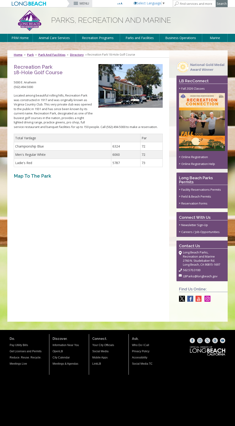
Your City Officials (103, 345)
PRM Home (20, 38)
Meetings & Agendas (65, 363)
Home (18, 55)
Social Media (100, 351)
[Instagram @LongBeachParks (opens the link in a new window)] (206, 299)
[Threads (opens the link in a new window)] (215, 340)
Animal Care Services (54, 38)
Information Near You (66, 345)
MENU (84, 3)
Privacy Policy (140, 351)
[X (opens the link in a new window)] (207, 340)
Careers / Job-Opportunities (200, 232)
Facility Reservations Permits (201, 189)
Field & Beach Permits (196, 196)
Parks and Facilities (140, 38)
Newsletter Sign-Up (194, 225)
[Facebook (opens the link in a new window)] (192, 340)
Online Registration (194, 157)
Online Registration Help (198, 164)
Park (30, 55)
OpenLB (58, 351)
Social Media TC (142, 363)
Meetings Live (18, 363)
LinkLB (96, 363)
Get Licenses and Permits (26, 351)
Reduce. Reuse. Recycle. (25, 357)
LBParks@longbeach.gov (200, 276)
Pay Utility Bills (19, 345)
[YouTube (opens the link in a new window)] (222, 340)
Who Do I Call (140, 345)
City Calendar (61, 357)
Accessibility (139, 357)
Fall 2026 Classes (193, 88)
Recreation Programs (98, 38)
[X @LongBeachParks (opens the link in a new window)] (181, 299)
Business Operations (180, 38)
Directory (77, 55)
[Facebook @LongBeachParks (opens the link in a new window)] (189, 299)
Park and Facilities (51, 55)
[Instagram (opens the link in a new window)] (200, 340)
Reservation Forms (194, 203)
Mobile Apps (100, 357)
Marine (215, 38)
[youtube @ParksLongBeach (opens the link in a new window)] (197, 299)
